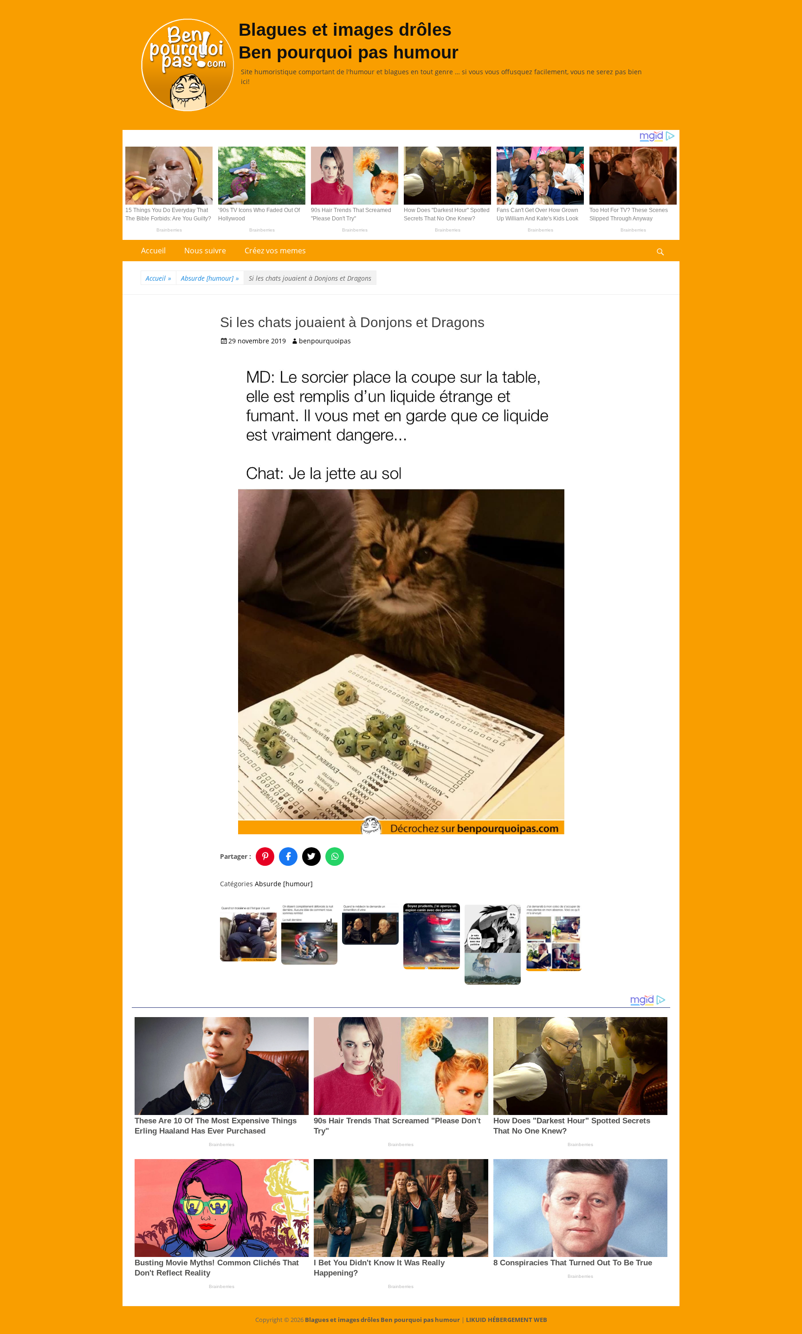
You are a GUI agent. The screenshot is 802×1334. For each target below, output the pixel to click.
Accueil (153, 250)
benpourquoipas (325, 340)
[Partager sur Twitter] (311, 856)
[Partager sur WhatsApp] (334, 856)
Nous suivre (205, 250)
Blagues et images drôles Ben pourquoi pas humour (382, 1319)
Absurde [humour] (210, 278)
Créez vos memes (275, 250)
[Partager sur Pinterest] (265, 856)
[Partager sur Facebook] (288, 856)
